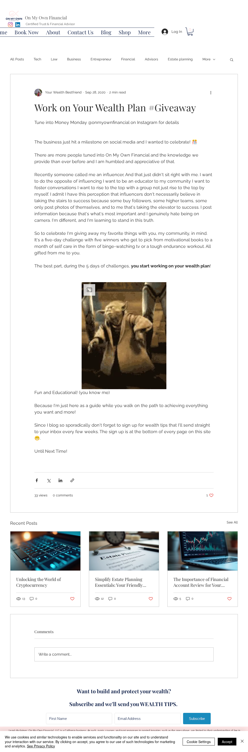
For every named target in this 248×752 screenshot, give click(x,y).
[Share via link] (72, 480)
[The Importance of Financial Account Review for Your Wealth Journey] (203, 551)
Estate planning (180, 59)
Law (54, 59)
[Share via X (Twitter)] (48, 480)
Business (74, 59)
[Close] (242, 741)
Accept (227, 741)
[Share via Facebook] (36, 480)
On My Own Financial (46, 18)
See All (232, 522)
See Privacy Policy (41, 746)
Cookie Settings (199, 741)
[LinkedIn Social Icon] (17, 24)
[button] (26, 32)
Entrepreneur (101, 59)
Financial (128, 59)
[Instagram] (10, 24)
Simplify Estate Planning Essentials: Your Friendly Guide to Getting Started (119, 582)
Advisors (151, 59)
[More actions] (211, 92)
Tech (37, 59)
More (206, 59)
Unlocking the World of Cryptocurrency (38, 582)
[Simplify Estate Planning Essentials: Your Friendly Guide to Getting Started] (124, 551)
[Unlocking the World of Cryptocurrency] (45, 551)
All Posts (17, 59)
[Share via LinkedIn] (60, 480)
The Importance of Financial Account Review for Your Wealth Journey (200, 582)
